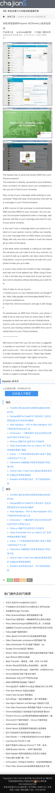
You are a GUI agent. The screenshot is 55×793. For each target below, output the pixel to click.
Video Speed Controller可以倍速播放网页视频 (26, 636)
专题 (17, 789)
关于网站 (32, 786)
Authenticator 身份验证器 (17, 724)
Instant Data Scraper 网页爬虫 (19, 694)
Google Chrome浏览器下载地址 (20, 648)
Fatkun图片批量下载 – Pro (17, 757)
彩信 (17, 580)
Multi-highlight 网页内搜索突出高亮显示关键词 (26, 753)
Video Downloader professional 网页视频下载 (26, 640)
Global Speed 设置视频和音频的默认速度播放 (26, 728)
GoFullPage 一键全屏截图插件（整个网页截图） (27, 699)
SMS (10, 580)
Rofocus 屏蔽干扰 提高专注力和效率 (27, 441)
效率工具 (11, 16)
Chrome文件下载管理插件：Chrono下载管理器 (26, 719)
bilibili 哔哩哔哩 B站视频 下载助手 (20, 682)
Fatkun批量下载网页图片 (17, 631)
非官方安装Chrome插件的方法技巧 (21, 602)
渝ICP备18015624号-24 (35, 778)
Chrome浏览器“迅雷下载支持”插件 (21, 673)
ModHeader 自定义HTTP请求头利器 (22, 678)
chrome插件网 (25, 32)
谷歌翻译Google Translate (17, 610)
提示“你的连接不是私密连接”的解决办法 (23, 732)
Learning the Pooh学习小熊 (18, 740)
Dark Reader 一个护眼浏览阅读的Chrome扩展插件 (28, 736)
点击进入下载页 (21, 393)
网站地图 (25, 789)
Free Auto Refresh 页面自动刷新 (20, 690)
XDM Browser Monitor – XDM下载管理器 (24, 749)
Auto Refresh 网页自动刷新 (18, 657)
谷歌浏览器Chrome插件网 (15, 786)
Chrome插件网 (13, 4)
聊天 (30, 580)
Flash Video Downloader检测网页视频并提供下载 (27, 766)
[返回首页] (4, 16)
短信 (23, 580)
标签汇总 (42, 786)
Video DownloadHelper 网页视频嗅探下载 (24, 615)
